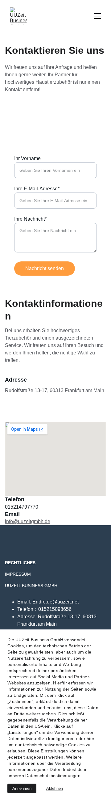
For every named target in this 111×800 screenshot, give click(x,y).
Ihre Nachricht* (30, 219)
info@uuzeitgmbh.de (27, 521)
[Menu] (97, 16)
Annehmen (21, 788)
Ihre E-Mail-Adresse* (37, 188)
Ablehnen (54, 788)
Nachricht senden (44, 268)
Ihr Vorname (27, 158)
